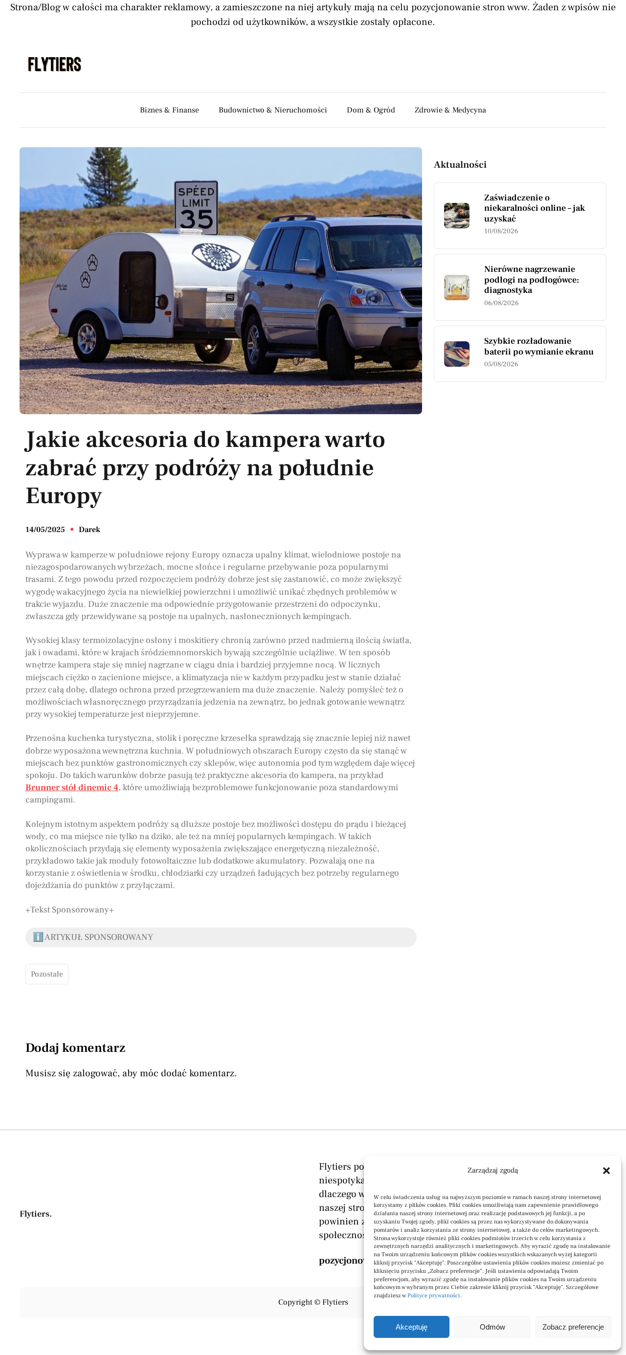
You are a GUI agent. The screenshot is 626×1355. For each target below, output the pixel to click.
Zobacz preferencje (573, 1327)
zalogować (95, 1073)
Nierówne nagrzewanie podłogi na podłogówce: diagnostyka (531, 280)
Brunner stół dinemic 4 (71, 787)
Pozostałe (47, 974)
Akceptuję (411, 1327)
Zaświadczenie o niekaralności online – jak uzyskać (534, 208)
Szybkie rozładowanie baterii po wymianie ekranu (539, 346)
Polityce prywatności (433, 1295)
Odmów (492, 1327)
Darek (89, 529)
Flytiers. (36, 1214)
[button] (606, 1171)
